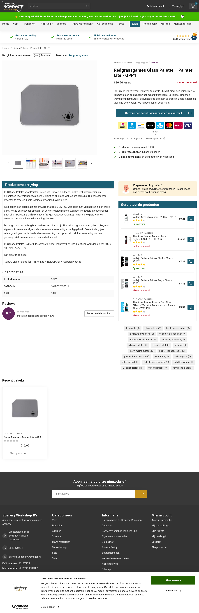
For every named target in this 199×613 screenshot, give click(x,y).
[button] (155, 6)
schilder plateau (183, 362)
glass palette (153, 328)
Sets (121, 23)
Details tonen (48, 607)
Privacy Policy (109, 547)
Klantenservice (183, 23)
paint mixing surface (142, 351)
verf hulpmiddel (157, 368)
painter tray (162, 356)
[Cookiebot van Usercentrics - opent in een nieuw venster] (20, 607)
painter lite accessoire (172, 351)
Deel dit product (154, 138)
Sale (135, 23)
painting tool (183, 356)
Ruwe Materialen (82, 23)
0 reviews (153, 62)
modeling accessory (173, 339)
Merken (165, 23)
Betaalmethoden (111, 552)
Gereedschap (105, 23)
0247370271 (16, 547)
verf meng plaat (182, 368)
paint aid (181, 345)
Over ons (107, 525)
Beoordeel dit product (99, 313)
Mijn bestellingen (161, 525)
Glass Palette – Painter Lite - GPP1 (32, 48)
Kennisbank (150, 23)
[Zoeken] (87, 6)
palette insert (130, 362)
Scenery (61, 23)
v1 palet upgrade (133, 368)
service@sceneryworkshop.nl (25, 556)
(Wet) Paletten (42, 55)
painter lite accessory (136, 356)
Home (5, 23)
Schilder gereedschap (156, 362)
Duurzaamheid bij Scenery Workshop (122, 520)
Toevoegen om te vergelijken (128, 138)
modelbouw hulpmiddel (143, 339)
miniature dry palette (142, 334)
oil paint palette (137, 345)
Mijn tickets (158, 531)
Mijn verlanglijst (160, 536)
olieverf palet (161, 345)
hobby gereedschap (178, 328)
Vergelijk (156, 541)
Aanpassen (171, 590)
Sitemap (106, 569)
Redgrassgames (78, 55)
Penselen (29, 23)
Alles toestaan (173, 580)
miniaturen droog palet (172, 334)
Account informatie (162, 520)
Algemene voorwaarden (114, 536)
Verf (15, 23)
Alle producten (159, 547)
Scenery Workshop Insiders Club (119, 531)
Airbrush (46, 23)
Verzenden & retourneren (115, 558)
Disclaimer (107, 541)
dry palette (132, 328)
